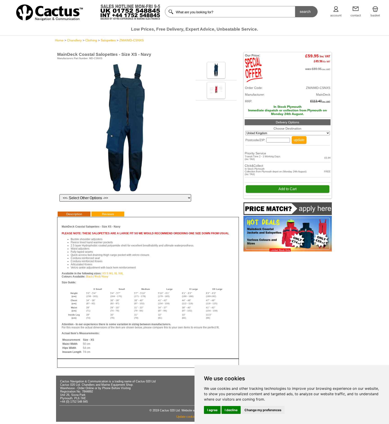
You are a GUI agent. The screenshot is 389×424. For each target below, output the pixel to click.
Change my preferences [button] (262, 410)
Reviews (108, 214)
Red (97, 276)
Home (59, 40)
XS (104, 273)
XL (116, 273)
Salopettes (108, 40)
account (336, 15)
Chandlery (74, 40)
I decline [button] (231, 410)
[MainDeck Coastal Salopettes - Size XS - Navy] (125, 192)
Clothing (91, 40)
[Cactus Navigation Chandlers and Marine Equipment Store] (49, 19)
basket (375, 15)
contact (356, 15)
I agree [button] (212, 410)
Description (74, 214)
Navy (105, 276)
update (299, 140)
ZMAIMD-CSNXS (131, 40)
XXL (120, 273)
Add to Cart (287, 189)
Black (89, 276)
